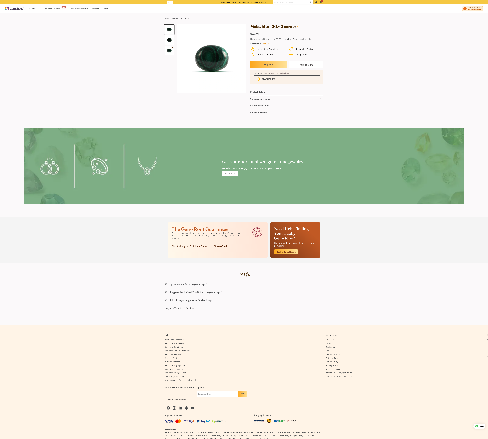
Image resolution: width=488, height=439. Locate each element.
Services (95, 8)
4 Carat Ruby (229, 435)
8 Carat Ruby (256, 435)
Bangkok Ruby (296, 435)
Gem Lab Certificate (173, 358)
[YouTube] (191, 405)
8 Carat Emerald (205, 432)
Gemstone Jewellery (52, 8)
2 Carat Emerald (222, 432)
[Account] (316, 2)
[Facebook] (167, 405)
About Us (330, 339)
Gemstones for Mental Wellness (339, 376)
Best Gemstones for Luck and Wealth (180, 380)
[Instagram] (173, 405)
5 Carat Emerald (172, 432)
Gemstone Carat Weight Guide (177, 350)
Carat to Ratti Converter (175, 369)
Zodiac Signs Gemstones (175, 376)
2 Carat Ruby (215, 435)
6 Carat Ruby (269, 435)
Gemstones (34, 8)
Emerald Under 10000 (197, 435)
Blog (106, 8)
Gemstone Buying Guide (175, 365)
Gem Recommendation (79, 8)
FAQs (328, 350)
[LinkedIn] (179, 405)
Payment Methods (172, 362)
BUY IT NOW (268, 64)
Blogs (328, 343)
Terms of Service (333, 369)
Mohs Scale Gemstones (174, 339)
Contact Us (230, 173)
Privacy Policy (332, 365)
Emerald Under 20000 (175, 435)
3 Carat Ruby (242, 435)
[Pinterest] (185, 405)
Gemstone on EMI (333, 354)
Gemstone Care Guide (174, 347)
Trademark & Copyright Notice (339, 373)
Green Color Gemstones (242, 432)
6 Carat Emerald (188, 432)
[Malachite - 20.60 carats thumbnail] (169, 30)
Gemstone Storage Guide (175, 373)
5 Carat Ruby (283, 435)
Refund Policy (332, 362)
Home (167, 18)
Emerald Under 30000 (287, 432)
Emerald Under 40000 (309, 432)
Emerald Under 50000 (265, 432)
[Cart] (321, 2)
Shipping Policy (332, 358)
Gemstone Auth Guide (174, 343)
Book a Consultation (286, 252)
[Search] (309, 2)
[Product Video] (169, 51)
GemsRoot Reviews (173, 354)
